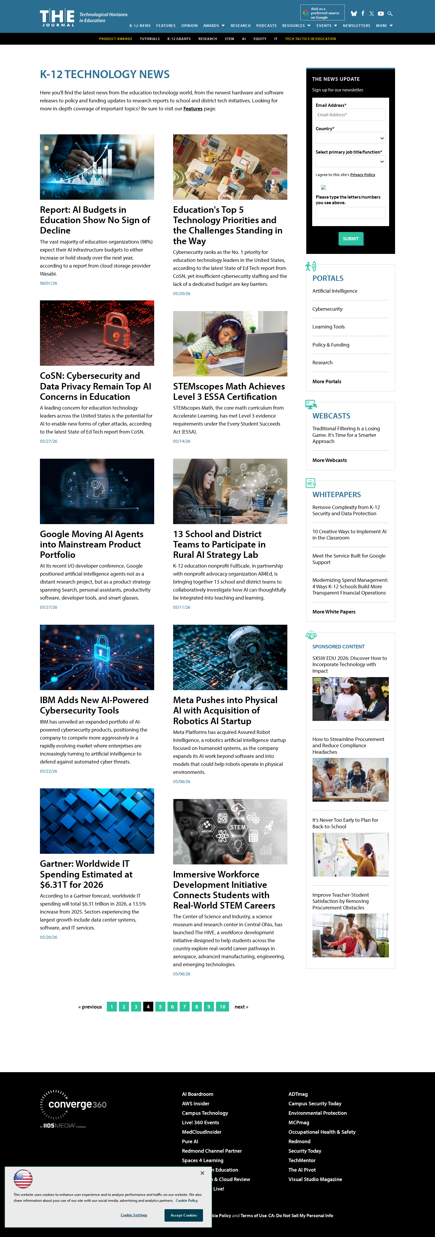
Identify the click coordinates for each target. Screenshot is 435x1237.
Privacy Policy (362, 174)
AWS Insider (195, 1103)
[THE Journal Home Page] (84, 17)
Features (166, 25)
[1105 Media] (75, 1158)
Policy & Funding (330, 344)
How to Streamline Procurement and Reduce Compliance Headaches (348, 745)
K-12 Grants (179, 38)
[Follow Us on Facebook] (363, 13)
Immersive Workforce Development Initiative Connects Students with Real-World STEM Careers (224, 889)
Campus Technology (205, 1112)
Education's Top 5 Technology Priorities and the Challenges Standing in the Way (228, 225)
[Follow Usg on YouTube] (381, 14)
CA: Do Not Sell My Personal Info (300, 1215)
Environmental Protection (318, 1112)
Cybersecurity (327, 308)
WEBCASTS (331, 415)
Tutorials (150, 38)
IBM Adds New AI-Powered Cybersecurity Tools (94, 705)
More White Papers (334, 611)
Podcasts (266, 25)
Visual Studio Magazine (315, 1179)
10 (222, 1006)
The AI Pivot (302, 1169)
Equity (260, 38)
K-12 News (140, 25)
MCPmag (299, 1122)
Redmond (299, 1141)
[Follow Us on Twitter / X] (371, 13)
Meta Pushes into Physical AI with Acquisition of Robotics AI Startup (225, 710)
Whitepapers (336, 494)
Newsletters (356, 25)
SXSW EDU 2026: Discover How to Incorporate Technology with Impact (349, 664)
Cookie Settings (134, 1214)
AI (244, 38)
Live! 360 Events (200, 1122)
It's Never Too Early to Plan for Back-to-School (345, 823)
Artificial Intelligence (334, 290)
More (381, 25)
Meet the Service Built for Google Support (349, 559)
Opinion (189, 25)
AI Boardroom (197, 1094)
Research (241, 25)
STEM (229, 38)
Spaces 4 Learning (202, 1160)
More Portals (326, 381)
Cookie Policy (217, 1215)
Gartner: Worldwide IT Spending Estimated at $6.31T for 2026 (86, 873)
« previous (90, 1006)
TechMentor (302, 1160)
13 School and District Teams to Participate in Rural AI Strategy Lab (219, 544)
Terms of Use (254, 1215)
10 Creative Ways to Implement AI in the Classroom (349, 534)
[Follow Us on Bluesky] (354, 14)
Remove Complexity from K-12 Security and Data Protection (346, 510)
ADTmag (298, 1094)
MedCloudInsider (201, 1131)
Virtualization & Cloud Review (216, 1179)
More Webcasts (329, 460)
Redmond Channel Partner (212, 1150)
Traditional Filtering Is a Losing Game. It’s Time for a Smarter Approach (346, 434)
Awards (211, 25)
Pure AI (190, 1141)
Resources (293, 25)
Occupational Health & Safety (322, 1131)
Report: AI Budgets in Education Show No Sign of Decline (95, 219)
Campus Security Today (315, 1103)
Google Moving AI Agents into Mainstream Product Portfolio (92, 544)
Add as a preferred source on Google (325, 13)
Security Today (305, 1150)
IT (276, 38)
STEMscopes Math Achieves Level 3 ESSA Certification (229, 391)
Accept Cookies (184, 1215)
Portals (328, 278)
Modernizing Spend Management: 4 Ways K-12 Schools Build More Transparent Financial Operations (350, 586)
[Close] (202, 1173)
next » (241, 1006)
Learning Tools (328, 326)
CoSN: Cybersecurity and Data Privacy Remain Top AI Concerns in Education (95, 385)
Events (324, 25)
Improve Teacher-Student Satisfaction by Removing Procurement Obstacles (340, 901)
